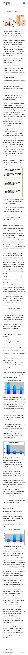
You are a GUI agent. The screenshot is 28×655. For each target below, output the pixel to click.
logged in (12, 652)
